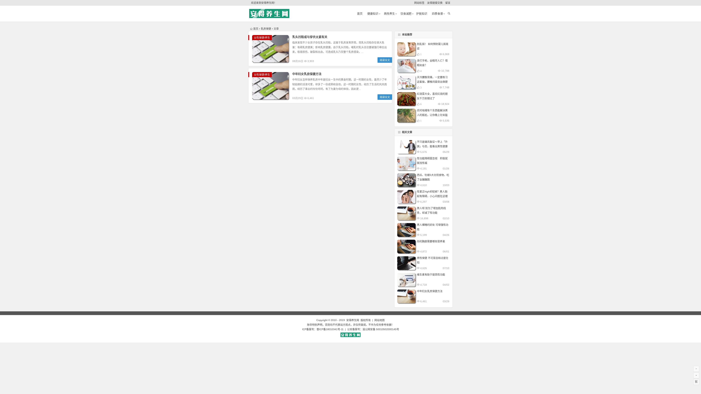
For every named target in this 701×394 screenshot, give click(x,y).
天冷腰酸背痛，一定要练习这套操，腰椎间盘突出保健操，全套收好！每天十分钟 (432, 82)
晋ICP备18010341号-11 (330, 329)
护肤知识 (421, 13)
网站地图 (379, 320)
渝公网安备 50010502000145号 (381, 329)
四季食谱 (437, 13)
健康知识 (372, 13)
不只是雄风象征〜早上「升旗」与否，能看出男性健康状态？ (432, 146)
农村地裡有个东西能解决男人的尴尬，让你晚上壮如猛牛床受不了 (432, 115)
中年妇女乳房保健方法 (306, 74)
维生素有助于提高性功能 (431, 274)
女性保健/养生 (262, 37)
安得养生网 (352, 320)
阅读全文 (385, 60)
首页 (255, 28)
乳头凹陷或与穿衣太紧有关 (309, 36)
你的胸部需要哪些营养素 (431, 241)
